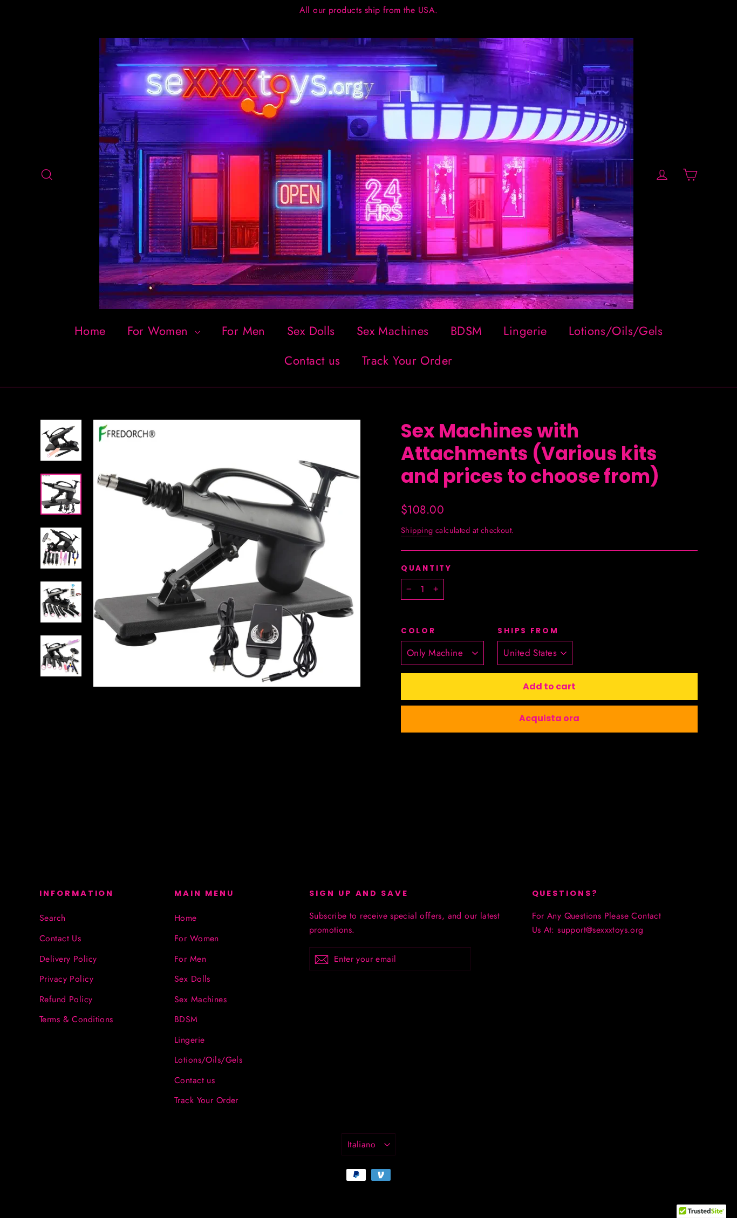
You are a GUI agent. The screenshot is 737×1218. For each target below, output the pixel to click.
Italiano (361, 1144)
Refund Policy (66, 999)
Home (90, 330)
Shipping (417, 530)
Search (52, 918)
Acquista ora (549, 718)
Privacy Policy (66, 979)
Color (418, 631)
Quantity (426, 568)
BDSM (466, 330)
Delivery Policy (68, 959)
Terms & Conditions (76, 1019)
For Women (159, 330)
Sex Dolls (311, 330)
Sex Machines (393, 330)
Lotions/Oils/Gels (616, 330)
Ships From (527, 631)
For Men (243, 330)
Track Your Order (407, 360)
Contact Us (60, 938)
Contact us (312, 360)
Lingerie (525, 330)
